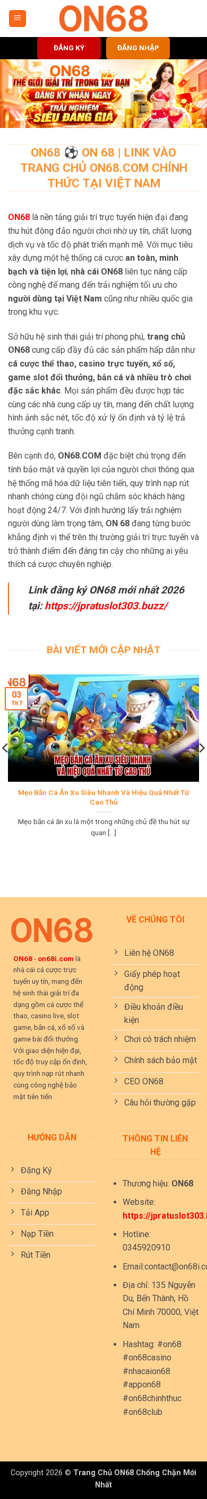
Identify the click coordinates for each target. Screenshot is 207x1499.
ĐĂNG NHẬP (138, 47)
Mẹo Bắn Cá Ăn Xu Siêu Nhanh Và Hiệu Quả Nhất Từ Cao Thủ (103, 797)
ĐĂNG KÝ (69, 47)
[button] (17, 19)
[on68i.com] (103, 18)
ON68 (19, 217)
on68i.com (56, 958)
